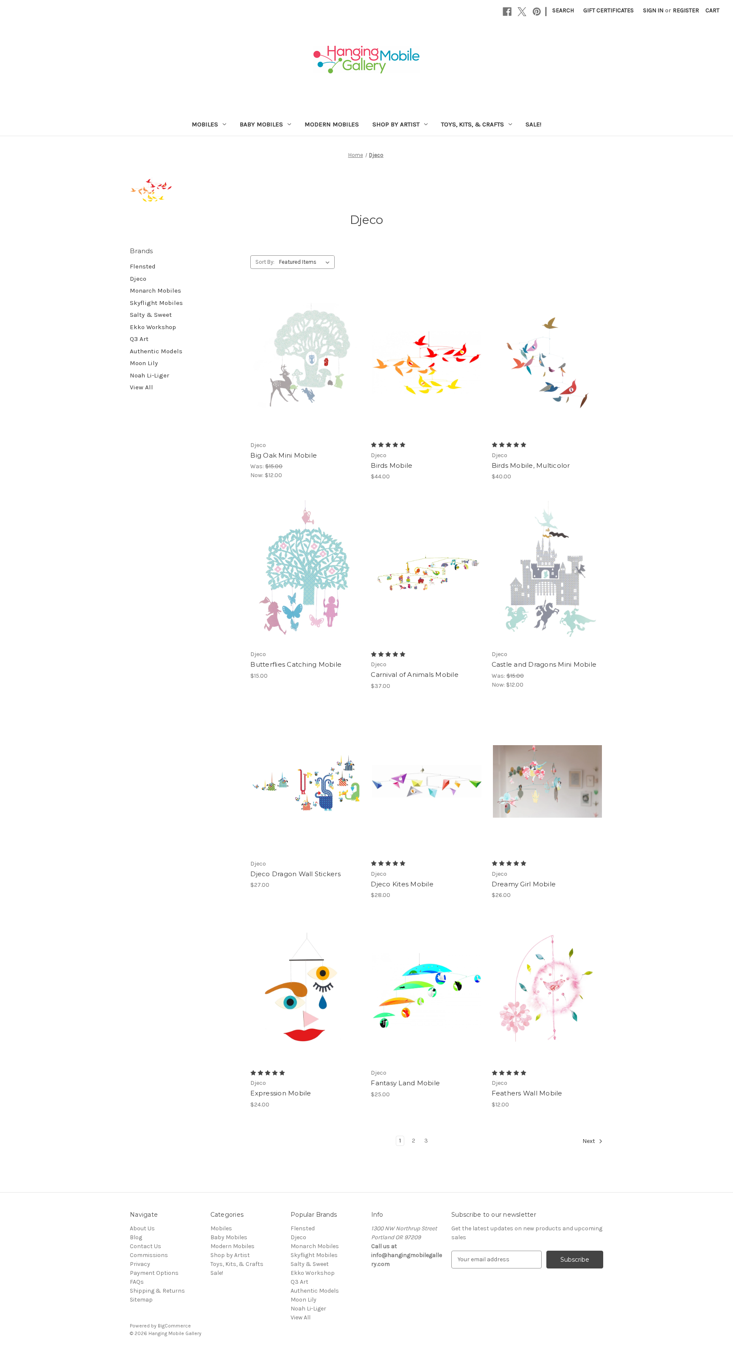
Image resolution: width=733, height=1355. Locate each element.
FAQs (137, 1281)
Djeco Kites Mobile (402, 884)
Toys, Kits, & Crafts (472, 124)
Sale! (533, 124)
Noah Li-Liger (149, 375)
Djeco (138, 278)
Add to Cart (547, 1005)
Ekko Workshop (153, 327)
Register (686, 10)
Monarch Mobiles (155, 290)
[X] (522, 11)
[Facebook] (507, 11)
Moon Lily (144, 363)
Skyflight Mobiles (156, 303)
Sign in (653, 10)
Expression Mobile (280, 1093)
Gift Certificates (608, 10)
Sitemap (141, 1299)
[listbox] (306, 262)
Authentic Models (156, 351)
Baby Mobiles (261, 124)
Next (589, 1141)
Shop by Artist (396, 124)
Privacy (140, 1264)
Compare (303, 363)
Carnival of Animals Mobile (415, 675)
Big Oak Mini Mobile (283, 455)
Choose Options (306, 377)
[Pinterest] (536, 11)
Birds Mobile (391, 465)
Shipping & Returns (157, 1290)
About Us (142, 1228)
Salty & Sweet (151, 314)
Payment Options (154, 1273)
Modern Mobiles (332, 124)
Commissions (149, 1255)
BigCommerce (174, 1326)
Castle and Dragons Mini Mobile (544, 664)
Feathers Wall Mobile (527, 1093)
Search (563, 10)
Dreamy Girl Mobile (524, 884)
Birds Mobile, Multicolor (531, 465)
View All (141, 387)
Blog (136, 1237)
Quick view (299, 347)
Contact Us (145, 1246)
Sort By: (264, 262)
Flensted (143, 266)
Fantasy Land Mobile (405, 1083)
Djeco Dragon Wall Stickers (295, 874)
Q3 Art (139, 339)
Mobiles (205, 124)
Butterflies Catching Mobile (295, 664)
